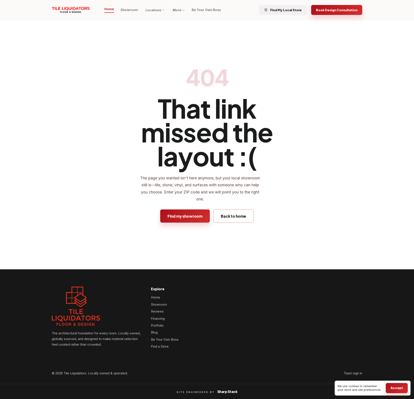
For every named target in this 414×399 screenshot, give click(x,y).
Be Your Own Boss (206, 10)
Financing (158, 319)
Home (109, 9)
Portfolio (157, 325)
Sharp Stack (227, 391)
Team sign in (353, 373)
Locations (153, 10)
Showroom (129, 10)
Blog (154, 332)
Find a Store (160, 346)
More (177, 10)
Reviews (157, 311)
